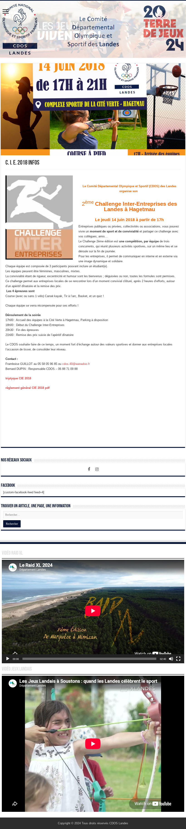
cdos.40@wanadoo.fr (76, 364)
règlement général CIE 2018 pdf (27, 388)
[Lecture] (7, 659)
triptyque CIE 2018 (18, 378)
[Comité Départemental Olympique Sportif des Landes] (93, 29)
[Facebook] (89, 469)
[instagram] (97, 469)
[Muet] (171, 659)
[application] (93, 611)
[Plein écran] (178, 659)
